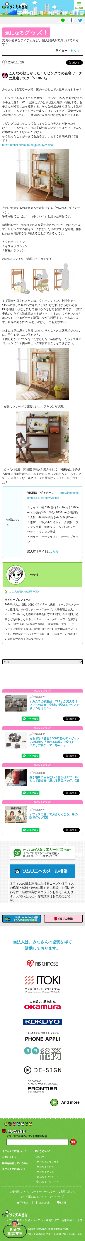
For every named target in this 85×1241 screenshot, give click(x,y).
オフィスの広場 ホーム (14, 1151)
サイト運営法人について (33, 1196)
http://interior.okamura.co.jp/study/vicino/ (28, 144)
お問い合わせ (9, 1157)
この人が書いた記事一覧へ (25, 591)
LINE (63, 1202)
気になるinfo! (42, 1151)
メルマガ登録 (63, 919)
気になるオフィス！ (48, 1162)
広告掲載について (19, 1191)
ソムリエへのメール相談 (42, 871)
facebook (44, 1202)
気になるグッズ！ (46, 1172)
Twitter (24, 1202)
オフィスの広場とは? (13, 1169)
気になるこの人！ (46, 1167)
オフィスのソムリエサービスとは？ (42, 853)
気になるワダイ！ (46, 1176)
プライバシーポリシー (44, 1191)
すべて (40, 1157)
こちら (54, 551)
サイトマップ (56, 1196)
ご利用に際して (66, 1191)
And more (70, 1102)
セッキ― (77, 50)
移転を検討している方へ (15, 1163)
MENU (79, 5)
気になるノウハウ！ (48, 1181)
